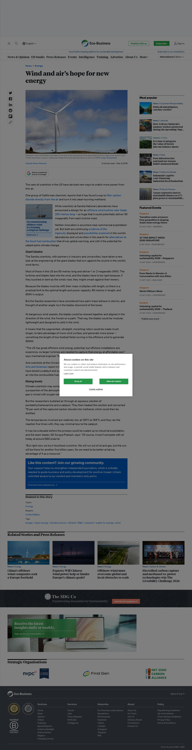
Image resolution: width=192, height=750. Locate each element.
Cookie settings (96, 389)
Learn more (69, 373)
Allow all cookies (113, 381)
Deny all (78, 381)
